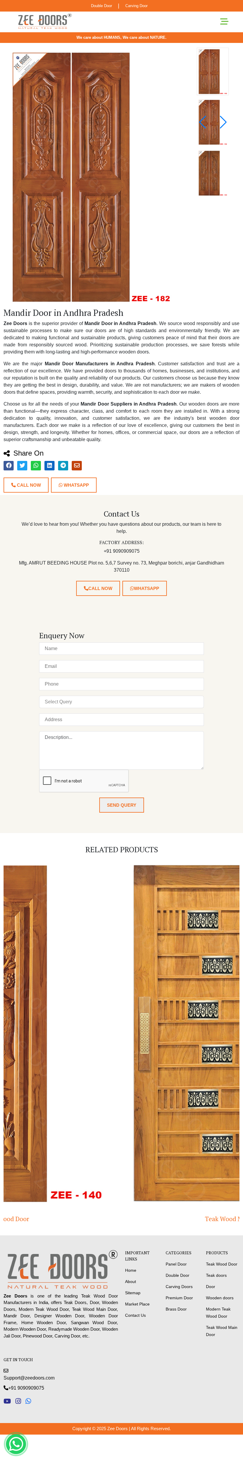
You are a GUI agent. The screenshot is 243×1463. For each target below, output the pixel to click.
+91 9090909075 (26, 1387)
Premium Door (179, 1297)
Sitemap (132, 1292)
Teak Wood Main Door (121, 1219)
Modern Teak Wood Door (218, 1313)
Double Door (101, 6)
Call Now (28, 485)
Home (130, 1270)
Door (210, 1286)
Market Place (137, 1304)
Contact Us (135, 1315)
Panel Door (176, 1264)
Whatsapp (76, 485)
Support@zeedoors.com (29, 1377)
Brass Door (176, 1309)
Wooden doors (220, 1297)
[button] (223, 122)
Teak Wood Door (221, 1264)
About (130, 1281)
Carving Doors (179, 1286)
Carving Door (136, 6)
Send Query (121, 805)
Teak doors (216, 1275)
